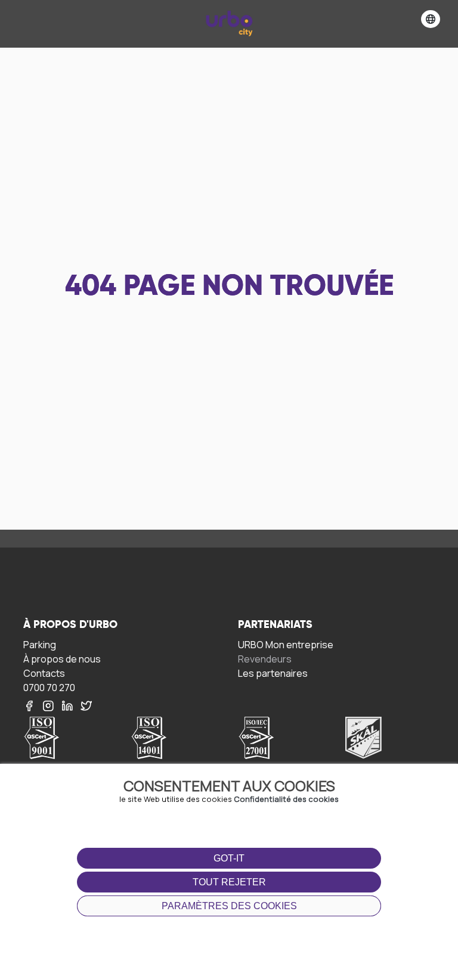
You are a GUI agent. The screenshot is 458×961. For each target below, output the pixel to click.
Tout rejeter (229, 882)
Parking (39, 644)
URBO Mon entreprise (285, 644)
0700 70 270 (49, 687)
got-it (229, 858)
